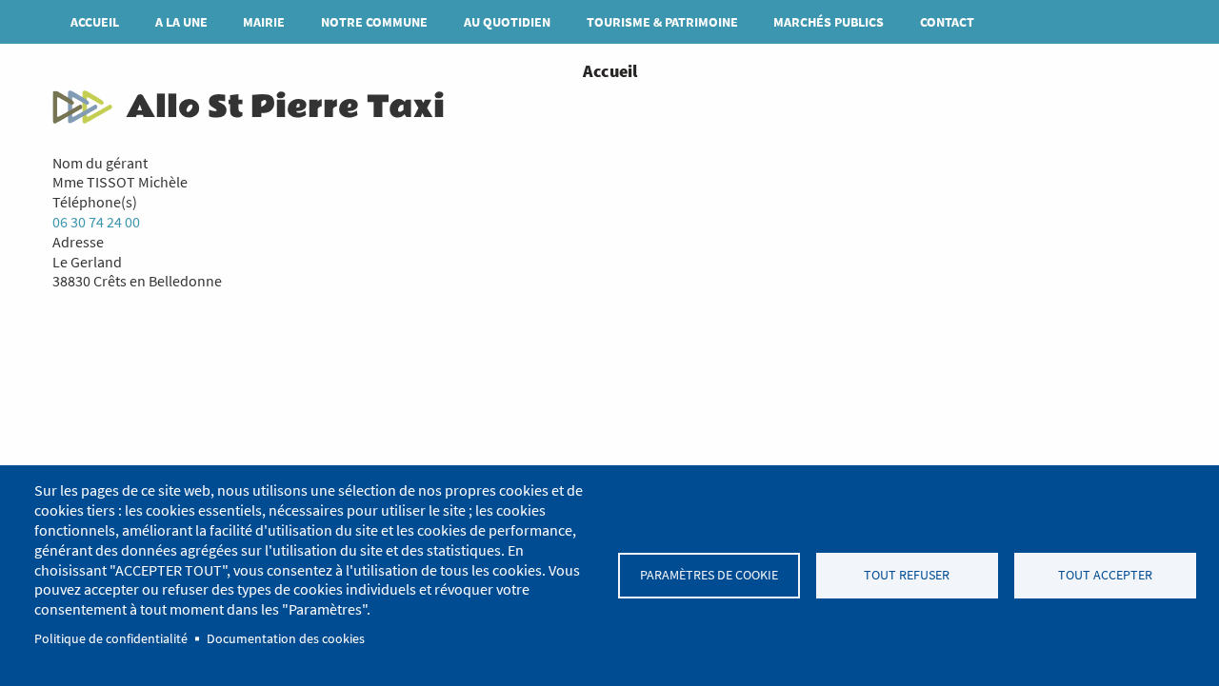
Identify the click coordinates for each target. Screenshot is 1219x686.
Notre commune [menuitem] (374, 21)
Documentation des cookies (286, 639)
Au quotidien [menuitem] (507, 21)
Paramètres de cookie (709, 575)
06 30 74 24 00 (96, 221)
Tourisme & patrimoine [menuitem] (662, 21)
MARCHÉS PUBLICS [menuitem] (828, 21)
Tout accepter (1105, 575)
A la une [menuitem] (181, 21)
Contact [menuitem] (947, 21)
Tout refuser (906, 575)
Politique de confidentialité (111, 639)
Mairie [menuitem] (264, 21)
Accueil (610, 71)
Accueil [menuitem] (94, 21)
